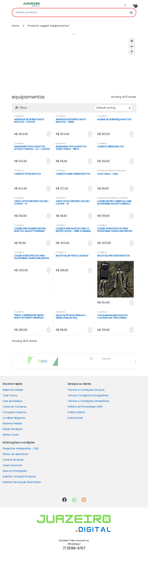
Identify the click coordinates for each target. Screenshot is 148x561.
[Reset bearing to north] (131, 51)
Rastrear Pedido (12, 423)
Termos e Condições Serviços (86, 390)
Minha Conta (11, 434)
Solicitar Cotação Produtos (19, 476)
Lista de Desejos (12, 401)
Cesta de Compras (14, 406)
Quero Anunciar (12, 465)
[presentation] (135, 361)
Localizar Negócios (14, 418)
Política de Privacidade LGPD (85, 406)
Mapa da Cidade (13, 390)
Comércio (19, 116)
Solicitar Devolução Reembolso (22, 482)
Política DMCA (76, 412)
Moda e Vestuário (117, 170)
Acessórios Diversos (107, 197)
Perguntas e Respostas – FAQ (21, 448)
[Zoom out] (131, 46)
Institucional (75, 418)
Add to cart (48, 134)
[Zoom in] (131, 41)
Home (15, 26)
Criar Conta (10, 395)
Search (131, 12)
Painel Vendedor (13, 429)
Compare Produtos (14, 412)
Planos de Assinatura (15, 454)
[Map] (74, 63)
